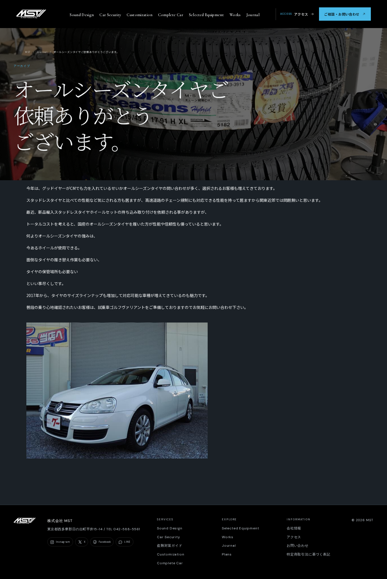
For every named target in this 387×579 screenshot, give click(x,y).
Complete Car (170, 14)
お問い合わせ (298, 545)
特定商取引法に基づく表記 (308, 554)
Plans (227, 554)
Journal (253, 14)
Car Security (110, 14)
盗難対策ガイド (169, 545)
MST (28, 52)
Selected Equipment (206, 14)
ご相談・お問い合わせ (341, 14)
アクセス (294, 14)
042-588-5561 (126, 529)
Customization (139, 14)
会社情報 (294, 528)
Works (235, 14)
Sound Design (82, 14)
